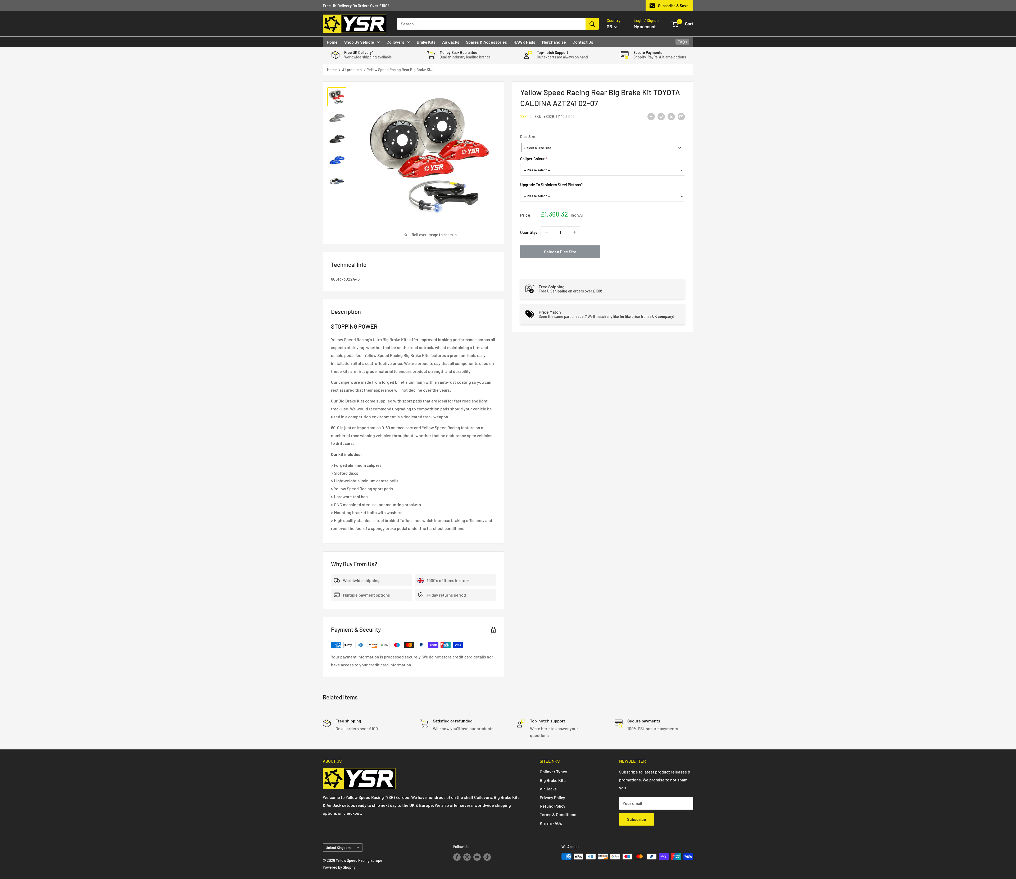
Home (332, 41)
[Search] (592, 24)
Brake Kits (426, 41)
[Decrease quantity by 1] (546, 232)
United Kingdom (338, 847)
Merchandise (554, 41)
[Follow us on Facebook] (457, 857)
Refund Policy (552, 805)
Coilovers (395, 41)
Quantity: (528, 232)
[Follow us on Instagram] (467, 857)
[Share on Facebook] (651, 116)
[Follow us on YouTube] (477, 857)
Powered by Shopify (339, 867)
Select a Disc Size (560, 251)
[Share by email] (681, 116)
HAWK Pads (524, 41)
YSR (523, 116)
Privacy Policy (552, 797)
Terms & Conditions (558, 814)
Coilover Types (553, 771)
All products (352, 69)
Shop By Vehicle (359, 41)
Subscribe (636, 819)
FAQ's (682, 41)
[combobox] (603, 147)
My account (645, 26)
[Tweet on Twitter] (671, 116)
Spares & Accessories (486, 41)
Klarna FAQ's (551, 823)
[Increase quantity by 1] (574, 232)
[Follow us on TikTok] (487, 857)
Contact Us (583, 41)
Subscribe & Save (673, 5)
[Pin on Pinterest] (661, 116)
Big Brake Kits (553, 780)
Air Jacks (450, 41)
